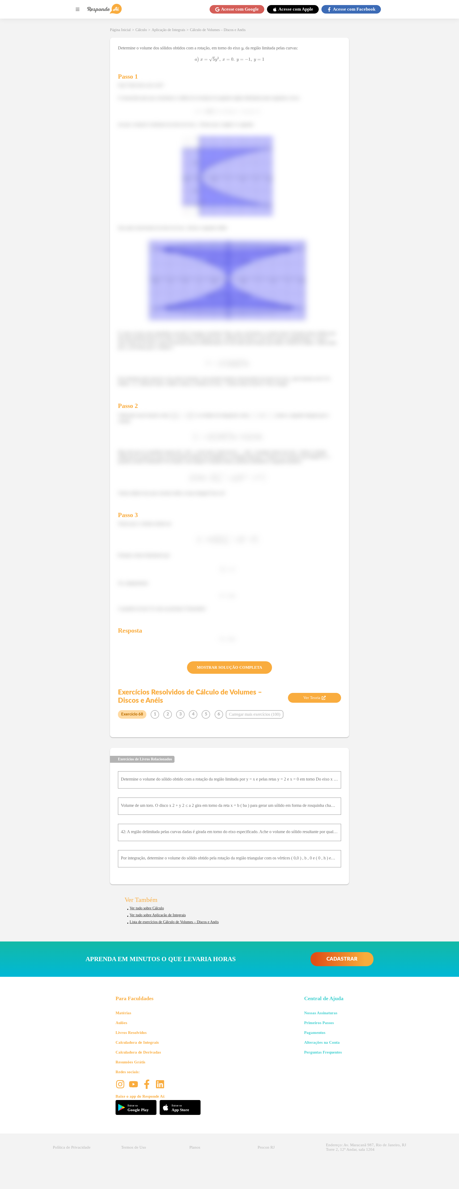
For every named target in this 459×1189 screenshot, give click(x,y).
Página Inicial (120, 30)
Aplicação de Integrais (168, 30)
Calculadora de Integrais (137, 1042)
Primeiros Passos (319, 1023)
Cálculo (141, 30)
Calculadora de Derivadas (138, 1052)
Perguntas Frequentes (323, 1052)
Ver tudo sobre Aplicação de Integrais (158, 915)
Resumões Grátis (130, 1062)
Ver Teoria (311, 698)
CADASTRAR (342, 959)
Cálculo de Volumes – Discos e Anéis (217, 30)
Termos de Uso (133, 1147)
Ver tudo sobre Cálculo (147, 908)
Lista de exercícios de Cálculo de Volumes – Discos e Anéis (174, 922)
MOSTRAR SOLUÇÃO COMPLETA (229, 667)
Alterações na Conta (322, 1042)
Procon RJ (266, 1147)
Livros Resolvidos (131, 1032)
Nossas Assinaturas (320, 1013)
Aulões (121, 1023)
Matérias (123, 1013)
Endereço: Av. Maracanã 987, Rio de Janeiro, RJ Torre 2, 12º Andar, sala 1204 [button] (366, 1147)
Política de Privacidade (72, 1147)
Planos (194, 1147)
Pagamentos (314, 1032)
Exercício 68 (132, 714)
